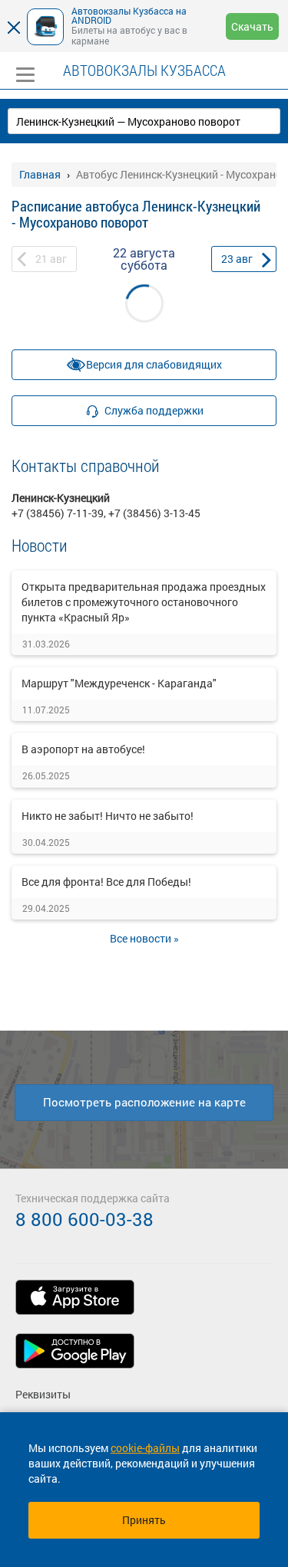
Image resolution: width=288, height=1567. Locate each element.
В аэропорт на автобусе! (83, 749)
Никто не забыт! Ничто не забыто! (108, 815)
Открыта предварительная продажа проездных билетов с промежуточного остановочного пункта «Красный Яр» (144, 602)
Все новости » (144, 938)
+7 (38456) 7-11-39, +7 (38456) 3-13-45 (106, 513)
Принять (144, 1520)
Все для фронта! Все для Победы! (106, 881)
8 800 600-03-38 (84, 1219)
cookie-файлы (145, 1448)
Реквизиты (43, 1394)
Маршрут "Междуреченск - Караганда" (119, 683)
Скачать (252, 26)
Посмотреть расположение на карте (144, 1102)
